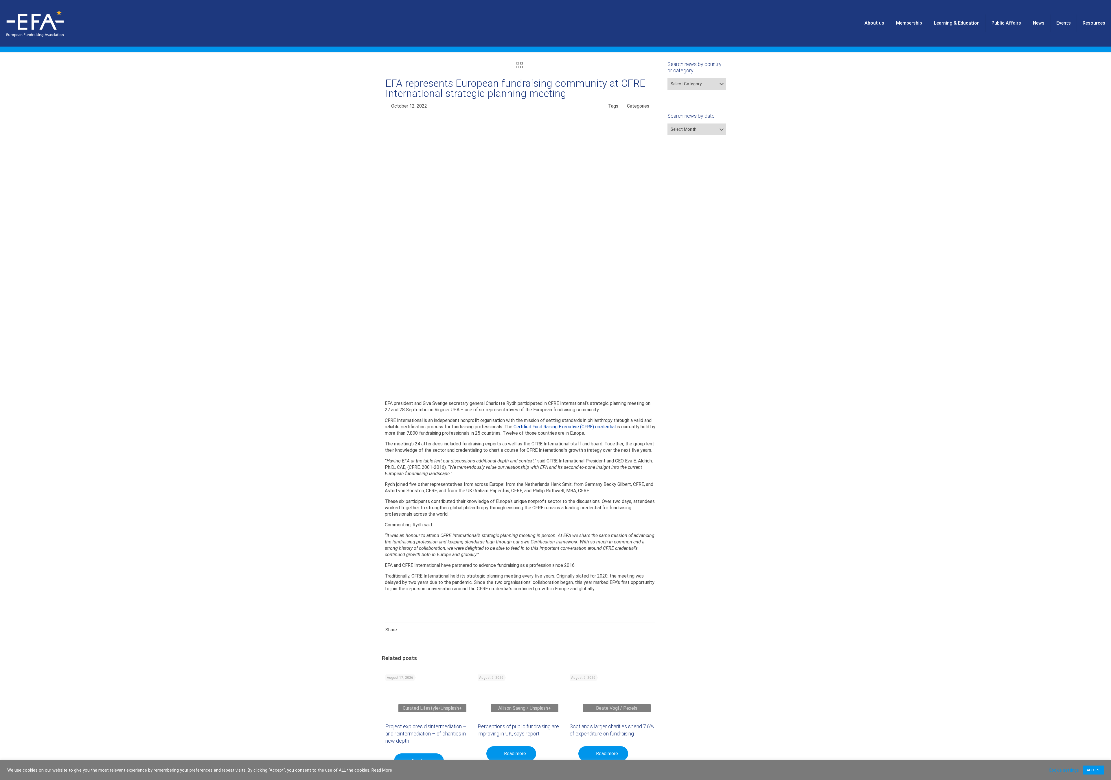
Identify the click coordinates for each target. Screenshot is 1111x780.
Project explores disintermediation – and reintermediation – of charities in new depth (425, 733)
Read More (381, 770)
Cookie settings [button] (1064, 770)
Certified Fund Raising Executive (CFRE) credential (565, 426)
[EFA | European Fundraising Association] (51, 23)
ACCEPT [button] (1093, 770)
